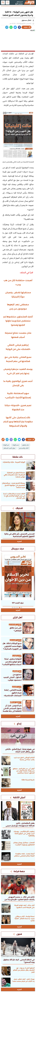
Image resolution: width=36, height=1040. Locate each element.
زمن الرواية (15, 445)
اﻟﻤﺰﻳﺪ (18, 716)
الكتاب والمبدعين (23, 448)
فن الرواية (6, 445)
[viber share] (6, 27)
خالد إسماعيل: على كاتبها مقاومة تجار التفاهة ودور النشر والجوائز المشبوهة (18, 421)
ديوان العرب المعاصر (9, 448)
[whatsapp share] (11, 27)
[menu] (8, 3)
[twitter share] (15, 27)
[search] (3, 3)
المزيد (19, 541)
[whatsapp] (3, 439)
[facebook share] (19, 27)
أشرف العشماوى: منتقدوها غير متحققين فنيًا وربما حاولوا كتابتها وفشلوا (18, 321)
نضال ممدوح (27, 20)
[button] (21, 607)
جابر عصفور (25, 445)
